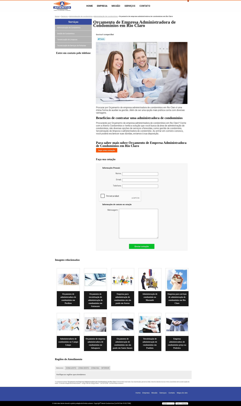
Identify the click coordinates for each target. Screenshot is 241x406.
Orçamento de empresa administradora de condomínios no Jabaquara (95, 343)
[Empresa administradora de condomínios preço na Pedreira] (177, 324)
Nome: (119, 173)
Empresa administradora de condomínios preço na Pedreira (177, 343)
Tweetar (101, 39)
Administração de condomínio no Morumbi (149, 297)
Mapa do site (182, 393)
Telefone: (117, 186)
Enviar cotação (142, 246)
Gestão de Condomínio (65, 34)
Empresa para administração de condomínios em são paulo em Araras (122, 298)
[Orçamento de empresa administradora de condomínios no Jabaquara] (95, 324)
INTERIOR (105, 368)
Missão (116, 6)
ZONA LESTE (71, 368)
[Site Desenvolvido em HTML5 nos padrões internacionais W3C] (168, 403)
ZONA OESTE (83, 368)
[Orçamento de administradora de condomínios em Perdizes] (68, 279)
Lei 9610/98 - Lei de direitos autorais (111, 383)
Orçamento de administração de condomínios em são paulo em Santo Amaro (122, 343)
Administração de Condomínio (68, 28)
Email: (119, 179)
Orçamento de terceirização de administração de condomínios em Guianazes (95, 300)
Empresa (102, 6)
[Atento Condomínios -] (68, 6)
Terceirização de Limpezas (67, 40)
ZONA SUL (95, 368)
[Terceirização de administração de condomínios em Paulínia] (149, 324)
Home (89, 6)
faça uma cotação (106, 150)
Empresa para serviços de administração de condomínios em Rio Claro (177, 298)
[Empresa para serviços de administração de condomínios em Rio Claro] (177, 279)
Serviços (129, 6)
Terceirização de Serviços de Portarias (71, 46)
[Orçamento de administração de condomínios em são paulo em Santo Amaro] (122, 324)
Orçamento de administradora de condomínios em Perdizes (68, 298)
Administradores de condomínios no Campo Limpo (68, 342)
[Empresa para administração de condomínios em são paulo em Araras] (122, 279)
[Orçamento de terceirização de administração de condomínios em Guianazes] (95, 279)
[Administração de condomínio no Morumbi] (149, 279)
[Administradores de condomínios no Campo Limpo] (68, 324)
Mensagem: (113, 210)
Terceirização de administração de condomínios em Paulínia (150, 343)
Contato (144, 6)
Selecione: (60, 368)
